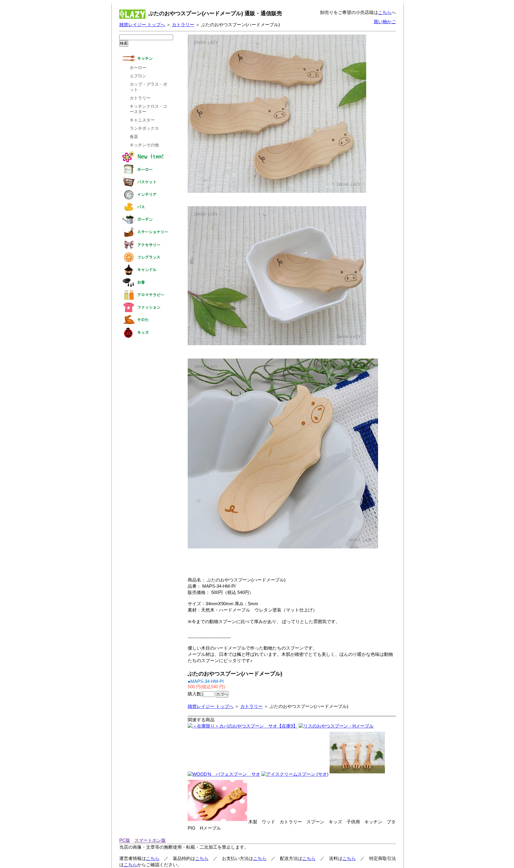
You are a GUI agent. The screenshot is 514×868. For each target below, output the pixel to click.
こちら (384, 12)
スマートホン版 (150, 840)
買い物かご (385, 21)
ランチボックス (144, 128)
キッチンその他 (144, 145)
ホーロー (138, 67)
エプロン (138, 76)
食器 (134, 136)
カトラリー (183, 24)
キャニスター (142, 120)
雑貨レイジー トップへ (142, 24)
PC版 (124, 840)
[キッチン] (146, 63)
